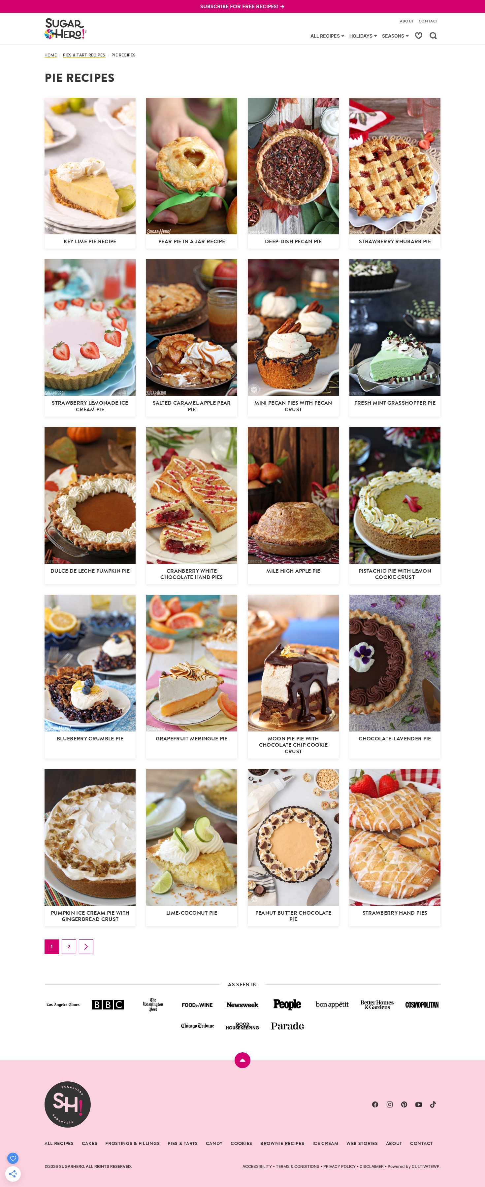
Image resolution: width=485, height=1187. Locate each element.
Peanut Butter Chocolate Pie (293, 916)
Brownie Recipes (282, 1143)
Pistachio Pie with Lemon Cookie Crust (395, 574)
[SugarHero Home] (66, 28)
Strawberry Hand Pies (395, 913)
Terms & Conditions (297, 1166)
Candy (214, 1143)
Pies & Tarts (183, 1143)
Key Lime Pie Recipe (90, 241)
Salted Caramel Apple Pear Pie (192, 406)
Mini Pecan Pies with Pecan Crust (293, 406)
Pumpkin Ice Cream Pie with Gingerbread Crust (90, 916)
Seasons (393, 36)
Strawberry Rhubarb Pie (395, 241)
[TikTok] (433, 1104)
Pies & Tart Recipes (84, 55)
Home (51, 55)
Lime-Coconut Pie (191, 913)
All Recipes (325, 36)
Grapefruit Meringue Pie (191, 738)
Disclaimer (372, 1166)
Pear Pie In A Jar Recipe (191, 241)
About (407, 21)
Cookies (241, 1143)
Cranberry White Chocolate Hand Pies (191, 574)
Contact (428, 21)
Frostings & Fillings (132, 1143)
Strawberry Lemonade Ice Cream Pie (90, 406)
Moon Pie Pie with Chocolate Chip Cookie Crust (293, 745)
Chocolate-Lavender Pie (395, 738)
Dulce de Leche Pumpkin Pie (90, 571)
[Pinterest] (404, 1104)
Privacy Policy (339, 1166)
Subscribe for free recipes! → (242, 6)
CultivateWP (425, 1166)
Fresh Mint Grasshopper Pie (395, 403)
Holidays (360, 36)
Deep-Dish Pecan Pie (293, 241)
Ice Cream (325, 1143)
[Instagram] (389, 1104)
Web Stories (362, 1143)
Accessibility (257, 1166)
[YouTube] (418, 1104)
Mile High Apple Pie (293, 571)
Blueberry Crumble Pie (90, 738)
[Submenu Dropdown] (343, 36)
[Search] (433, 35)
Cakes (90, 1143)
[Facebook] (375, 1104)
